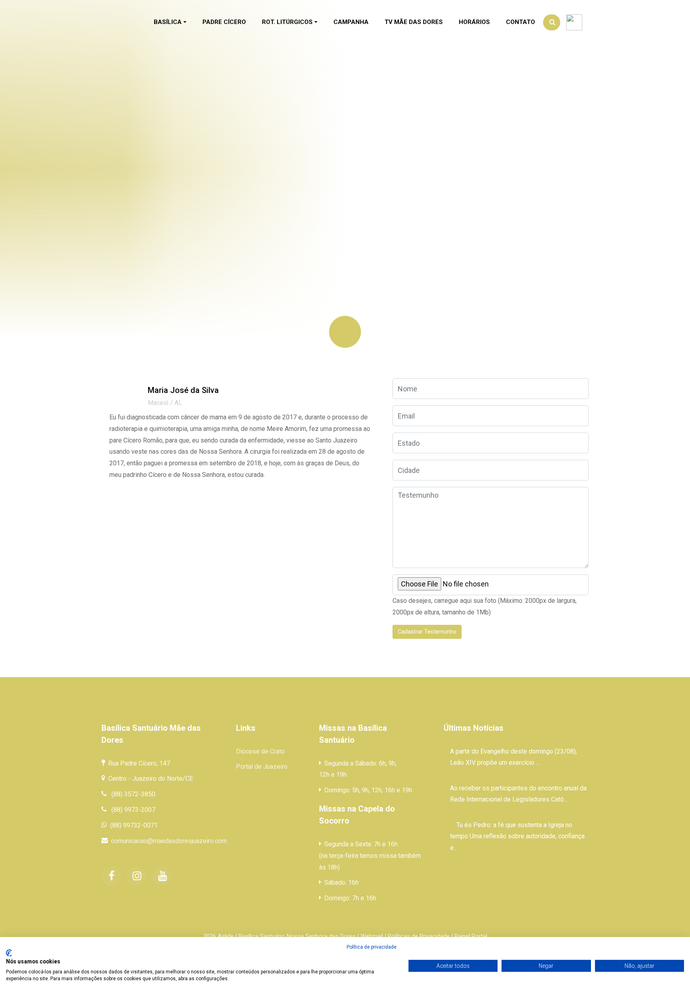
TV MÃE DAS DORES (414, 22)
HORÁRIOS (474, 22)
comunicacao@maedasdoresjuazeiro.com (169, 841)
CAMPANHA (351, 22)
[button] (170, 22)
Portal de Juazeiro (262, 766)
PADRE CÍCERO (224, 22)
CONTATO (520, 22)
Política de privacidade (372, 947)
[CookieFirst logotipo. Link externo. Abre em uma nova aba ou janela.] (9, 953)
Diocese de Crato (260, 751)
